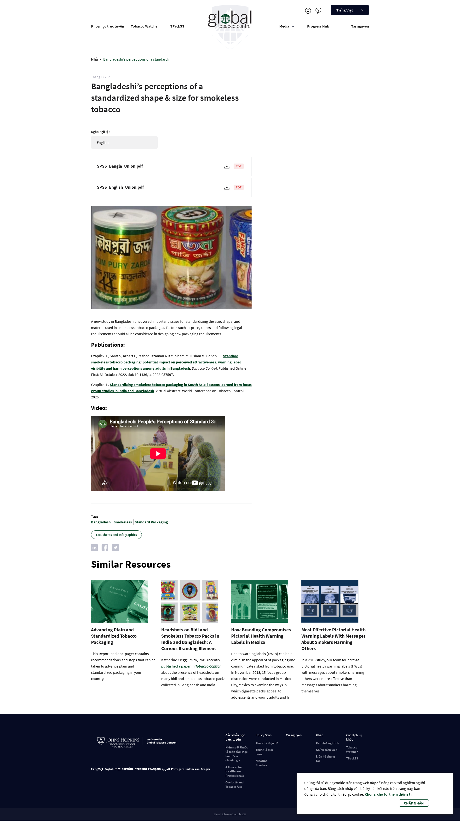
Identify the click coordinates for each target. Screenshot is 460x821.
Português (177, 769)
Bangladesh (101, 522)
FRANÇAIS (154, 769)
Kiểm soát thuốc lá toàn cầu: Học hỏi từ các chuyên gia (236, 753)
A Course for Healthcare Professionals (234, 771)
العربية (166, 769)
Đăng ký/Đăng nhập (308, 11)
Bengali (205, 769)
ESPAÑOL (127, 769)
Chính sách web (326, 750)
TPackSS (177, 26)
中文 (118, 769)
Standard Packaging (151, 522)
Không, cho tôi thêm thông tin (389, 794)
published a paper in (190, 666)
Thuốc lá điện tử (266, 743)
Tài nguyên (360, 26)
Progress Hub (318, 26)
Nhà (94, 59)
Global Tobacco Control (230, 24)
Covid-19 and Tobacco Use (234, 784)
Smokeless (123, 522)
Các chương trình (327, 743)
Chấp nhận (414, 803)
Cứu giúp (318, 11)
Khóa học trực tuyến (107, 26)
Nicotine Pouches (261, 763)
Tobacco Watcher (145, 26)
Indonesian (192, 769)
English (109, 769)
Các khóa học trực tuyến (235, 737)
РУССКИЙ (141, 769)
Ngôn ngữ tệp (100, 132)
